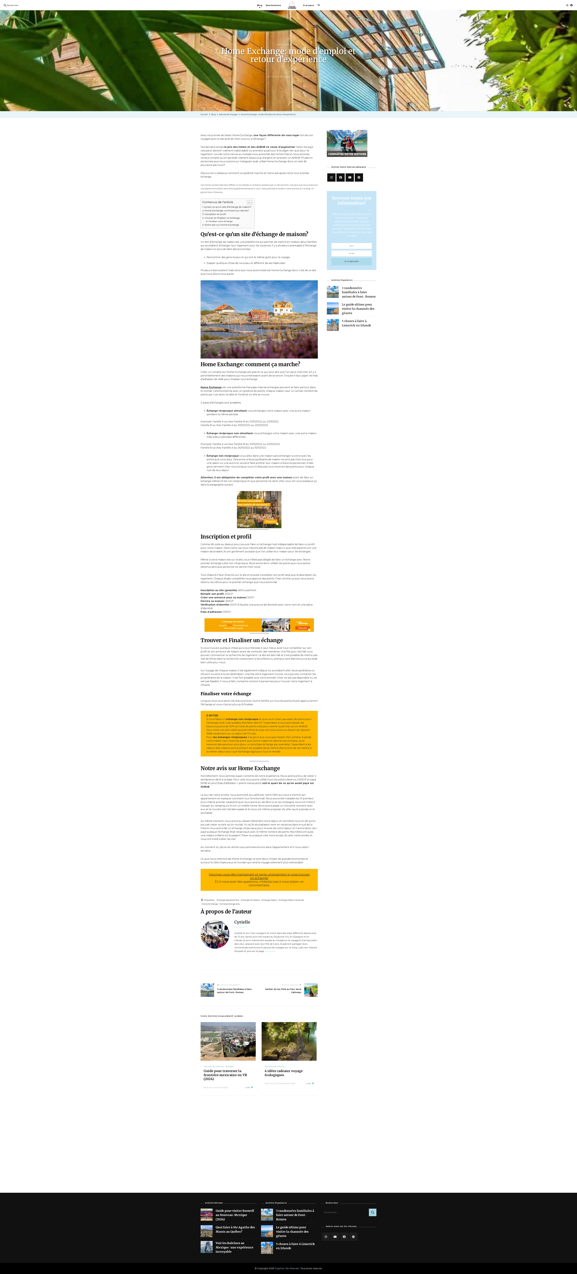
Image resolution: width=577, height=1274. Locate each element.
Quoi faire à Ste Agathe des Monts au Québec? (235, 1229)
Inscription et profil (215, 214)
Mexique (229, 1067)
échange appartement (228, 900)
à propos (270, 951)
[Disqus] (259, 1142)
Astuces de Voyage (288, 45)
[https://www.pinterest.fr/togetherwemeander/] (359, 177)
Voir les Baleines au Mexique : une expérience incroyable (234, 1247)
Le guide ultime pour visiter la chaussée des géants (358, 309)
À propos (308, 5)
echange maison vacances (291, 900)
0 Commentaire (302, 77)
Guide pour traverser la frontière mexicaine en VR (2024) (225, 1075)
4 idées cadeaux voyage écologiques (284, 1073)
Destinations (273, 5)
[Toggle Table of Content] (248, 202)
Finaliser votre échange (221, 221)
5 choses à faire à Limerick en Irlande (295, 1246)
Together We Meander (287, 1268)
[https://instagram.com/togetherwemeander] (331, 177)
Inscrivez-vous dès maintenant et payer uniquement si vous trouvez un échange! (259, 876)
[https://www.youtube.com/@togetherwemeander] (350, 177)
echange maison (269, 900)
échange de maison (250, 900)
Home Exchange (211, 387)
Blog (259, 5)
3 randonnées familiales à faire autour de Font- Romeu (359, 292)
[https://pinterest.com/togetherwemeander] (353, 1237)
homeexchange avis (229, 904)
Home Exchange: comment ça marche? (227, 210)
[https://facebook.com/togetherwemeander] (340, 177)
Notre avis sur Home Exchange (222, 225)
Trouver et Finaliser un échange (222, 218)
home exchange (210, 904)
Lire (248, 1087)
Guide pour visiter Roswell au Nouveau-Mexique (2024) (235, 1215)
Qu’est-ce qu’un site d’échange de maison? (228, 207)
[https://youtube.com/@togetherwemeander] (335, 1237)
